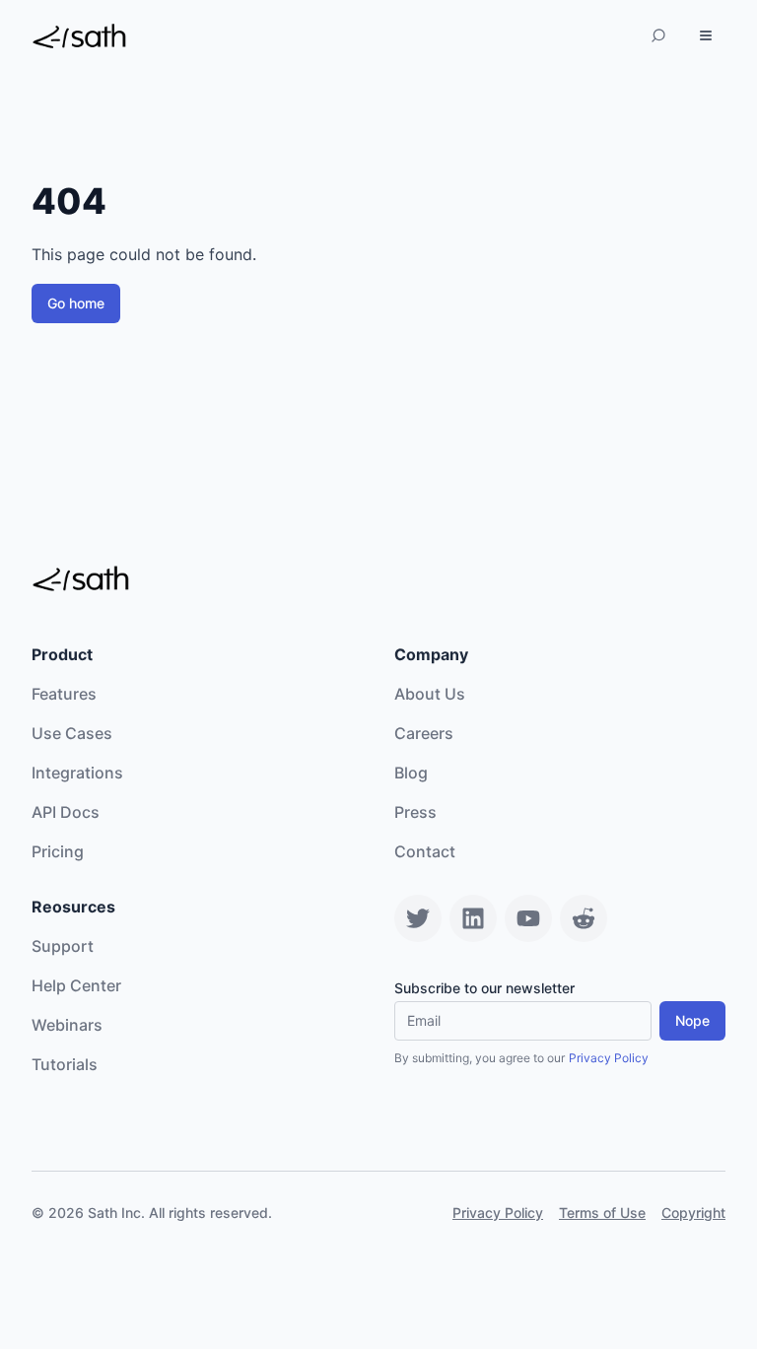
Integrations (77, 772)
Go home (75, 303)
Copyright (693, 1212)
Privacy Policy (609, 1057)
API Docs (66, 812)
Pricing (58, 851)
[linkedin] (473, 918)
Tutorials (65, 1064)
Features (64, 694)
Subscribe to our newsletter (484, 988)
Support (63, 946)
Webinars (67, 1025)
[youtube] (528, 918)
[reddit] (583, 918)
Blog (411, 772)
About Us (429, 694)
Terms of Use (602, 1212)
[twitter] (418, 918)
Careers (423, 733)
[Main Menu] (705, 35)
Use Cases (72, 733)
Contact (424, 851)
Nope (692, 1020)
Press (415, 812)
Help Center (76, 985)
